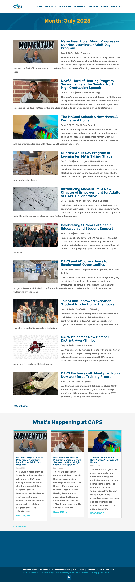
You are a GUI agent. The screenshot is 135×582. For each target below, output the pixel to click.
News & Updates (98, 161)
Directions (91, 570)
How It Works (65, 6)
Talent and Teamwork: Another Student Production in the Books (87, 302)
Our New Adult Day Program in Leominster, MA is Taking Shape (86, 154)
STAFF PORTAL (106, 573)
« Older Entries (21, 406)
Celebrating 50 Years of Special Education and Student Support (87, 227)
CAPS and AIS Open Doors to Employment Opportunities (84, 263)
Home (39, 6)
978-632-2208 (78, 570)
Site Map (94, 573)
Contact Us (116, 6)
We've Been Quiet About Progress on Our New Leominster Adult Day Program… (90, 44)
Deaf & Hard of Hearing (88, 92)
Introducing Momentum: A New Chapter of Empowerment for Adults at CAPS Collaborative (90, 192)
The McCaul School (85, 125)
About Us (49, 6)
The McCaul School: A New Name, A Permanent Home (89, 118)
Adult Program (82, 53)
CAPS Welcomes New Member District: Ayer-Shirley (85, 339)
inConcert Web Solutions (78, 573)
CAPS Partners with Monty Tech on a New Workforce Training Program (90, 375)
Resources (93, 6)
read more (23, 515)
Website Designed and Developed (54, 573)
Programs (78, 6)
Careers (104, 6)
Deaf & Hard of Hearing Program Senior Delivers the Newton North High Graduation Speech (88, 84)
